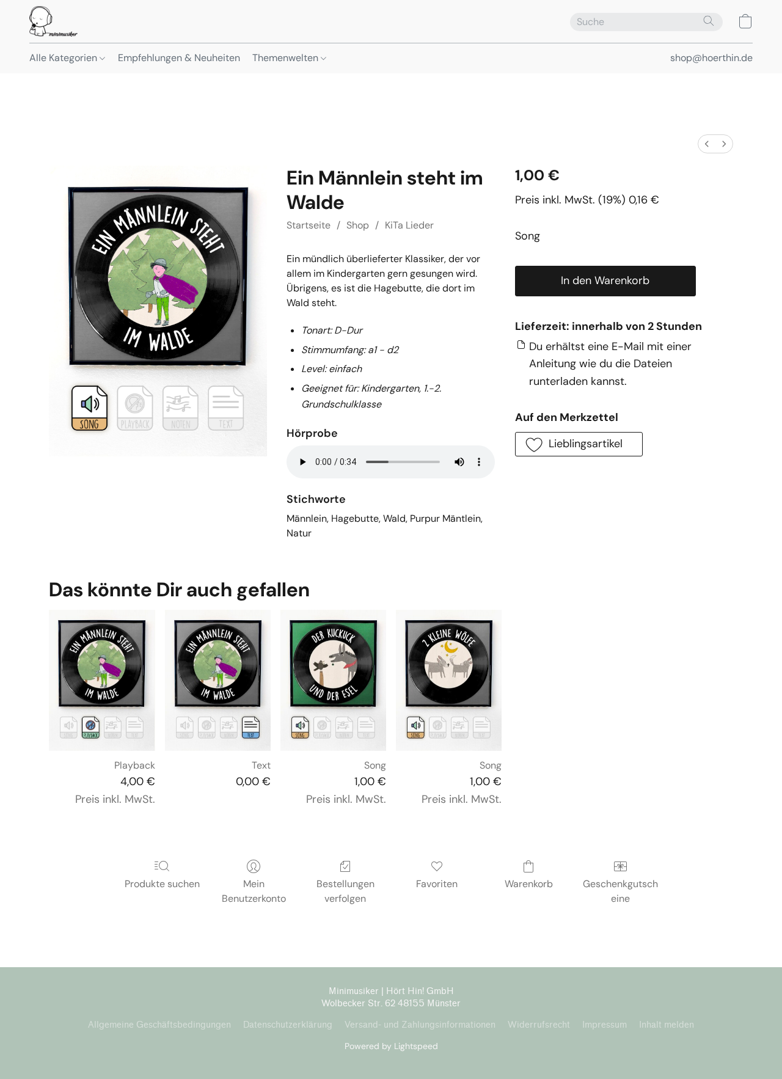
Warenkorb (529, 883)
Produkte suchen (162, 883)
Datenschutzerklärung (287, 1025)
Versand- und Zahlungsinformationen (420, 1025)
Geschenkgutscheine (620, 891)
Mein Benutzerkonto (254, 891)
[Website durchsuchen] (709, 20)
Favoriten (437, 883)
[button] (53, 21)
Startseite (309, 225)
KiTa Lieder (409, 225)
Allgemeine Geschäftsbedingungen (159, 1025)
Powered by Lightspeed (391, 1046)
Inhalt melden (666, 1025)
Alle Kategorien (64, 57)
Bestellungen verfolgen (345, 891)
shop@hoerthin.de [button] (711, 57)
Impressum (604, 1025)
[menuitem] (706, 144)
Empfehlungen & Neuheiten (179, 57)
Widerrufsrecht (539, 1025)
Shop (357, 225)
